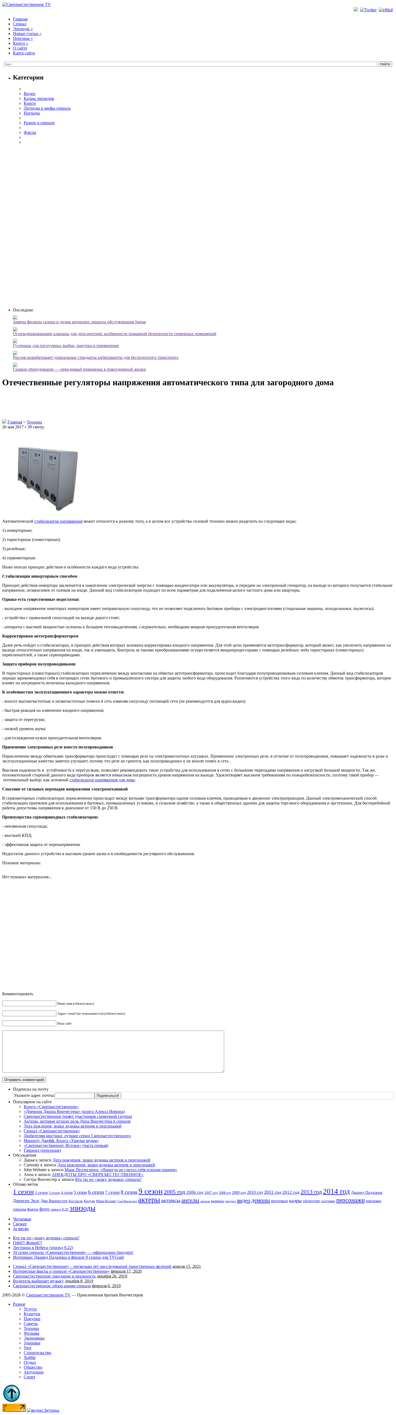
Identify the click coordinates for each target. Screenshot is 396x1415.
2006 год (194, 1192)
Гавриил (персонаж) (42, 1150)
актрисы (170, 1200)
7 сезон (112, 1192)
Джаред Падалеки (366, 1192)
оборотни (311, 1201)
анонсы (205, 1201)
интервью (279, 1201)
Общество (33, 1367)
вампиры (217, 1201)
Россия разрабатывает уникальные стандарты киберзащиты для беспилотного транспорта (95, 357)
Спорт (29, 1377)
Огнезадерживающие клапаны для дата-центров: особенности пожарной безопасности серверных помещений (114, 333)
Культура (32, 1314)
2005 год (174, 1191)
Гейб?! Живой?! (27, 1242)
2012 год (291, 1192)
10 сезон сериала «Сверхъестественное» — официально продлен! (73, 1252)
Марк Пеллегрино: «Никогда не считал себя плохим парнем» (121, 1169)
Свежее (20, 1224)
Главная (20, 19)
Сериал (19, 24)
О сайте (20, 48)
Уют (28, 1347)
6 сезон (96, 1192)
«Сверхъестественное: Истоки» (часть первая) (66, 1145)
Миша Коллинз (106, 1201)
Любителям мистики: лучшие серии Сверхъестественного (77, 1135)
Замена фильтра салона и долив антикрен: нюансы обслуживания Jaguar (79, 322)
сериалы (19, 1209)
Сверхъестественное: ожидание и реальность (54, 1276)
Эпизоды (23, 28)
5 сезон (80, 1192)
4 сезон (67, 1192)
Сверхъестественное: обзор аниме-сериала (52, 1286)
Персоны (23, 38)
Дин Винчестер (54, 1201)
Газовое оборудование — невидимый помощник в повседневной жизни (79, 369)
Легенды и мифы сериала (47, 108)
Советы (31, 1323)
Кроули (89, 1201)
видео (243, 1200)
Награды (32, 113)
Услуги (30, 1309)
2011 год (272, 1192)
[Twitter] (369, 10)
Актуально (34, 1372)
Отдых (30, 1362)
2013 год (311, 1192)
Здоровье (32, 1343)
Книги (20, 43)
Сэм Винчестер (127, 1201)
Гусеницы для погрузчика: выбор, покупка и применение (66, 345)
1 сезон (23, 1191)
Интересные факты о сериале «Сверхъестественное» (61, 1271)
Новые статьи (27, 33)
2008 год (225, 1193)
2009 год (239, 1193)
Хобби (30, 1357)
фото (44, 1209)
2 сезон (41, 1192)
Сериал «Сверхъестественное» (52, 1131)
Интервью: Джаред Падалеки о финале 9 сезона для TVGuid (68, 1257)
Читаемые (22, 1219)
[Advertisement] (203, 225)
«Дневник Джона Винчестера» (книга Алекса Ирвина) (74, 1111)
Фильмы (31, 1333)
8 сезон (129, 1192)
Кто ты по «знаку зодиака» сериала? (108, 1179)
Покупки (32, 1318)
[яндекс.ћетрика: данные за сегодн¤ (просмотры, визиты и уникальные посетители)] (43, 1410)
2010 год (255, 1192)
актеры (149, 1200)
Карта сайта (24, 53)
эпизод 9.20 (59, 1209)
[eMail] (386, 10)
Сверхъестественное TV (48, 1295)
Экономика (34, 1338)
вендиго (230, 1201)
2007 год (211, 1193)
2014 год (336, 1191)
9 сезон (150, 1191)
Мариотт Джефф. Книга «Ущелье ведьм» (61, 1140)
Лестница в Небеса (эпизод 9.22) (43, 1247)
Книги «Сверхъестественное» (51, 1106)
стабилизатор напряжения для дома (102, 780)
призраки (373, 1201)
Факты (30, 132)
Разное (19, 1304)
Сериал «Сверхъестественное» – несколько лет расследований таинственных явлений (92, 1266)
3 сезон (54, 1193)
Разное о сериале (39, 122)
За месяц (21, 1228)
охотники (328, 1201)
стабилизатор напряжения (58, 521)
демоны (260, 1200)
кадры (295, 1200)
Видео (29, 93)
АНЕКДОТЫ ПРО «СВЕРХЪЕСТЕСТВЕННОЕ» (98, 1174)
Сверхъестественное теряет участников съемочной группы (78, 1116)
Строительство (37, 1352)
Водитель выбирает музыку (38, 1281)
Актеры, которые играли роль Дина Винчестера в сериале (77, 1121)
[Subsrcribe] (356, 10)
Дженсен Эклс (26, 1200)
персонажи (350, 1200)
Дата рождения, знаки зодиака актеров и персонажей (72, 1126)
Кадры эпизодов (39, 98)
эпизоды (82, 1208)
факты (32, 1209)
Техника (34, 422)
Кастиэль (76, 1201)
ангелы (190, 1200)
